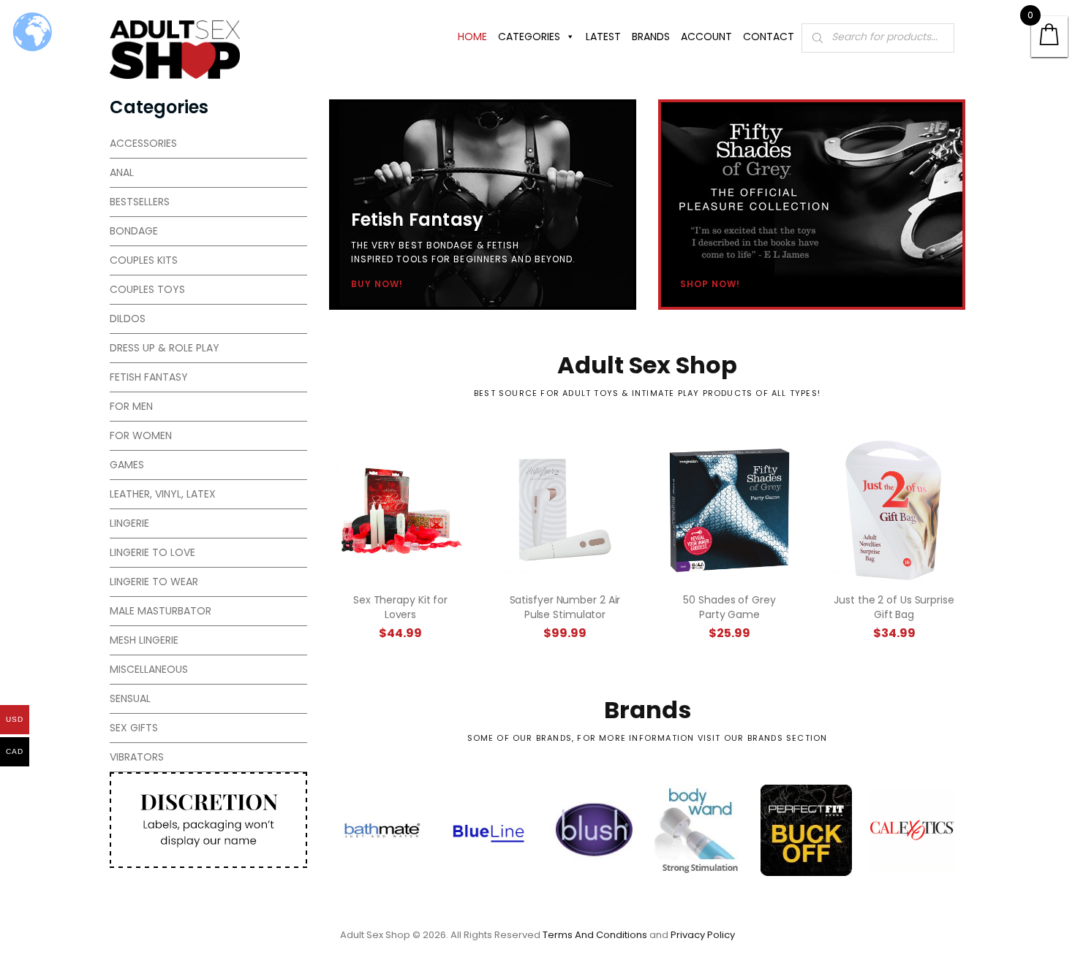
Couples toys (147, 289)
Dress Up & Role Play (164, 347)
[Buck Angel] (700, 830)
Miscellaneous (149, 669)
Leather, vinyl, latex (163, 494)
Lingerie (129, 523)
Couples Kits (144, 260)
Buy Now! (377, 284)
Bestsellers (140, 201)
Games (127, 464)
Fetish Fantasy (149, 377)
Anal (122, 172)
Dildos (128, 318)
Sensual (130, 698)
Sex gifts (134, 727)
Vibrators (137, 757)
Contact (768, 36)
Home (472, 36)
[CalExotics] (806, 830)
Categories (529, 36)
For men (131, 406)
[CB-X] (912, 830)
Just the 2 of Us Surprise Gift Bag (894, 607)
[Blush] (488, 830)
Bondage (134, 231)
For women (141, 435)
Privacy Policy (703, 935)
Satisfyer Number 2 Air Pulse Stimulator (565, 607)
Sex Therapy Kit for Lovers (400, 607)
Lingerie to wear (154, 581)
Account (706, 36)
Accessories (143, 143)
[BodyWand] (594, 830)
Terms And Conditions (595, 935)
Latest (603, 36)
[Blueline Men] (382, 830)
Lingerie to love (152, 552)
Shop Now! (710, 284)
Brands (651, 36)
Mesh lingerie (144, 640)
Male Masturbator (160, 610)
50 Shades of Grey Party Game (729, 607)
